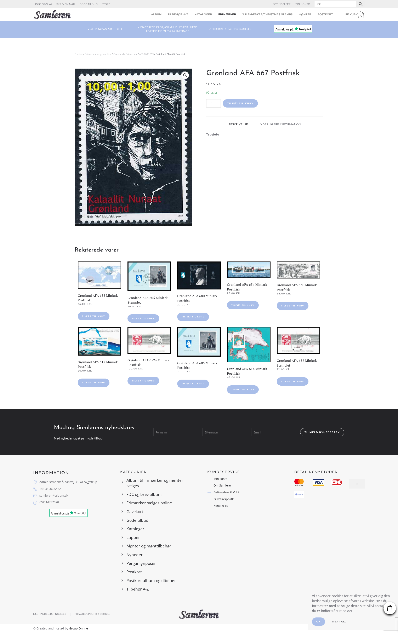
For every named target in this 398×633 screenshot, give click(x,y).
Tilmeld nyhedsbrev (322, 432)
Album (156, 14)
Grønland (118, 54)
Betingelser (282, 4)
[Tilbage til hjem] (52, 14)
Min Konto (302, 4)
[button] (185, 75)
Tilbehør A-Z (178, 14)
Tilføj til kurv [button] (93, 316)
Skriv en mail (65, 4)
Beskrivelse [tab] (238, 124)
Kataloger (203, 14)
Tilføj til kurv (240, 103)
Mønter (305, 14)
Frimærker (227, 14)
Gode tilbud (89, 4)
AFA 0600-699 (146, 54)
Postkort (325, 14)
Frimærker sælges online (98, 54)
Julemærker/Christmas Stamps (267, 14)
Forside (79, 54)
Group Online (78, 628)
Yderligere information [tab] (280, 124)
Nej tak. (339, 621)
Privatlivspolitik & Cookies (92, 613)
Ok (318, 621)
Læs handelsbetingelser (49, 613)
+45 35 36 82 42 (42, 4)
